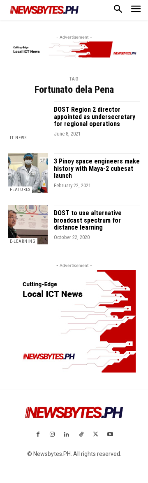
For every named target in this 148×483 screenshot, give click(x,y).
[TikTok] (81, 435)
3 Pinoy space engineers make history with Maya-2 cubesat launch (97, 168)
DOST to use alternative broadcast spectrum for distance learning (88, 220)
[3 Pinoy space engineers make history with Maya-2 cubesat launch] (28, 173)
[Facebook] (37, 435)
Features (20, 189)
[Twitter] (95, 435)
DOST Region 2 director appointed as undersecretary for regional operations (94, 117)
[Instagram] (52, 435)
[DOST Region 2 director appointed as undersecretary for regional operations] (28, 121)
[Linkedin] (67, 435)
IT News (18, 138)
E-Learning (23, 241)
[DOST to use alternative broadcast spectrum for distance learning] (28, 224)
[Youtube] (110, 435)
